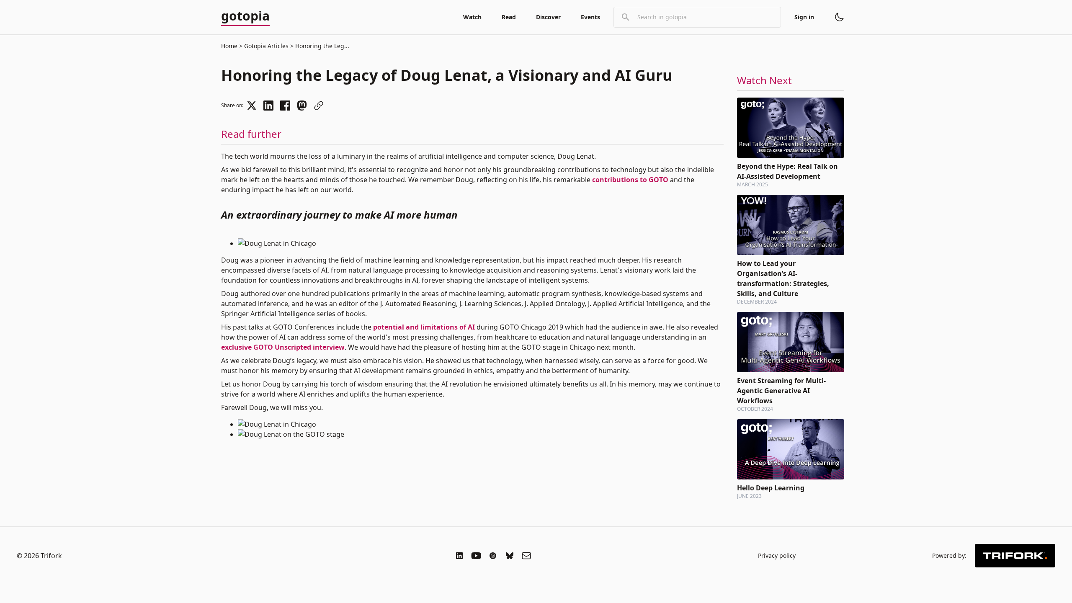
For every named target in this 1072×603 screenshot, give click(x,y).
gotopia (245, 16)
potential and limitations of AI (424, 327)
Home (229, 46)
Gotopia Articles (266, 46)
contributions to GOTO (630, 179)
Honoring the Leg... (321, 46)
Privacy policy (777, 555)
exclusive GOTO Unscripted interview (283, 347)
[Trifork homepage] (1015, 555)
